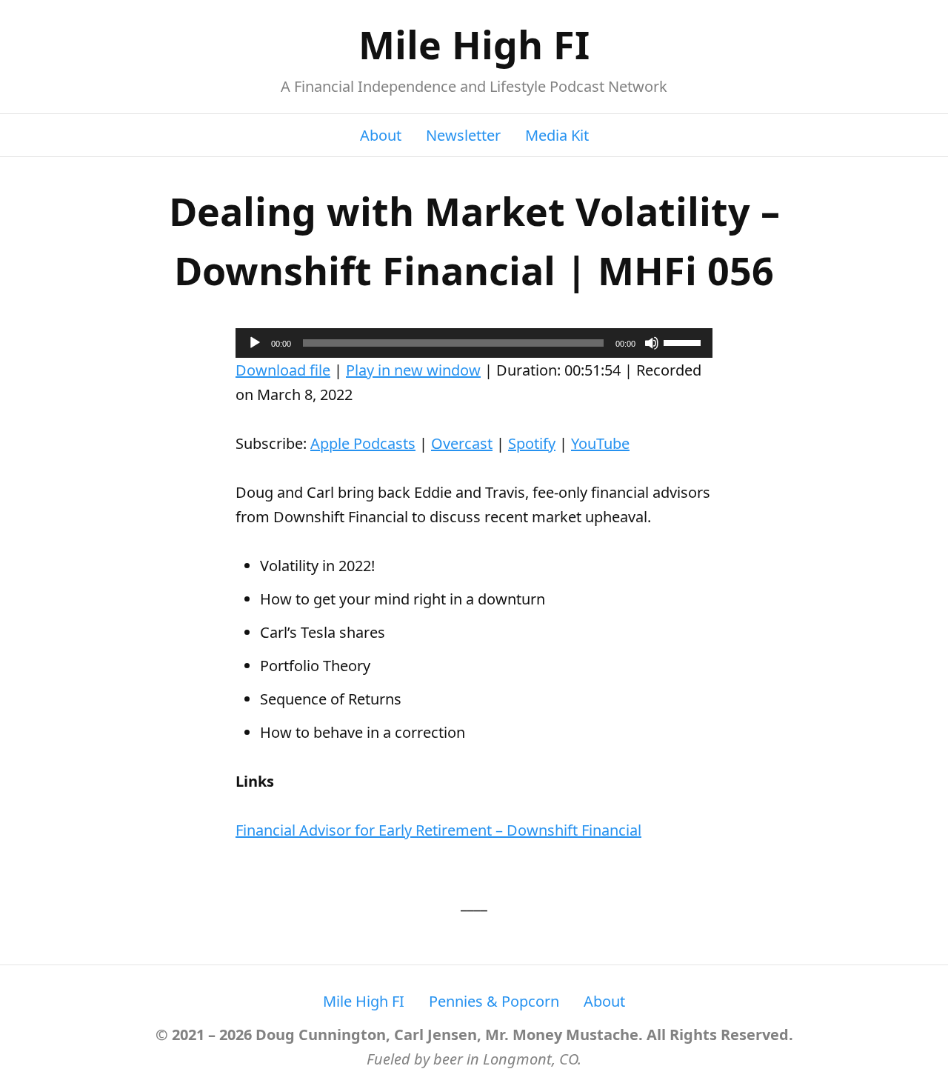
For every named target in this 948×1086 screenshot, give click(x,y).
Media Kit (557, 135)
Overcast (462, 443)
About (380, 135)
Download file (283, 370)
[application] (474, 343)
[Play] (254, 343)
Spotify (531, 443)
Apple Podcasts (362, 443)
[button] (438, 830)
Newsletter (463, 135)
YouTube (600, 443)
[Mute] (651, 343)
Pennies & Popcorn (494, 1001)
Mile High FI (474, 44)
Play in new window (413, 370)
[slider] (684, 341)
